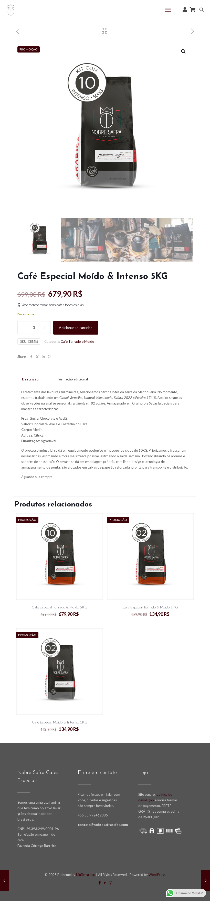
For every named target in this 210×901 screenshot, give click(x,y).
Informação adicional (71, 379)
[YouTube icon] (105, 882)
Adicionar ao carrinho (75, 327)
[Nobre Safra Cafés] (11, 9)
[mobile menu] (168, 9)
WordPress (157, 875)
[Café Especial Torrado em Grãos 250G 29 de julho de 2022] (205, 880)
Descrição (30, 379)
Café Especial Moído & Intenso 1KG (59, 722)
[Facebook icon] (100, 882)
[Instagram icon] (110, 882)
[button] (183, 51)
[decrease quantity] (23, 327)
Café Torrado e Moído (77, 341)
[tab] (30, 379)
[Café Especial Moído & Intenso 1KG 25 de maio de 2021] (4, 880)
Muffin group (85, 875)
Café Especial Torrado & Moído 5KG (59, 607)
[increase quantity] (44, 327)
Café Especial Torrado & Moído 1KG (150, 607)
